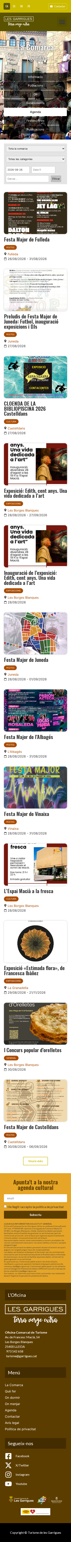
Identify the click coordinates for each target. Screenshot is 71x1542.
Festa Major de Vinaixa (26, 813)
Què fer (10, 1391)
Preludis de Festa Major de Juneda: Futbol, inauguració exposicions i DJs (31, 321)
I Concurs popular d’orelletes (33, 1050)
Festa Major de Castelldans (31, 1126)
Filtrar (56, 178)
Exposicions (13, 503)
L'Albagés (15, 752)
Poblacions (35, 85)
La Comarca (14, 1385)
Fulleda (13, 254)
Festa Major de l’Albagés (28, 736)
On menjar (12, 1404)
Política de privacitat (20, 1429)
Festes (10, 247)
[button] (62, 22)
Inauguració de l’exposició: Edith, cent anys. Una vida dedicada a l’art (30, 577)
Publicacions (35, 129)
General (11, 1058)
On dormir (12, 1398)
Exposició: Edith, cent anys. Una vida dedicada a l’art (35, 493)
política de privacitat (50, 1207)
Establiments (35, 103)
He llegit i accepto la (35, 1207)
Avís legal (12, 1423)
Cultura (11, 421)
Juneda (13, 341)
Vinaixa (13, 829)
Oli (35, 94)
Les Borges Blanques (23, 510)
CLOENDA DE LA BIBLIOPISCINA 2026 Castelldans (25, 408)
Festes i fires (35, 120)
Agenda (35, 112)
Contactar (12, 1416)
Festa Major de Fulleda (27, 239)
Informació (35, 77)
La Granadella (18, 988)
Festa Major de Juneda (26, 659)
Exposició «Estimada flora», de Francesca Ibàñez (34, 970)
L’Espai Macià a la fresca (28, 890)
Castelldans (16, 428)
